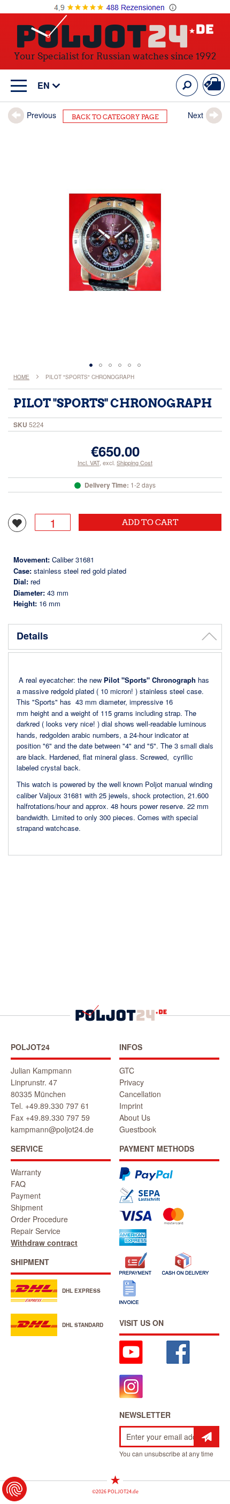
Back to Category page (115, 117)
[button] (43, 86)
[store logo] (115, 31)
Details (32, 636)
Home (21, 377)
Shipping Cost (134, 462)
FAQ (18, 1183)
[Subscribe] (206, 1436)
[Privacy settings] (14, 1489)
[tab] (115, 637)
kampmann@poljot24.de (52, 1129)
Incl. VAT (88, 462)
